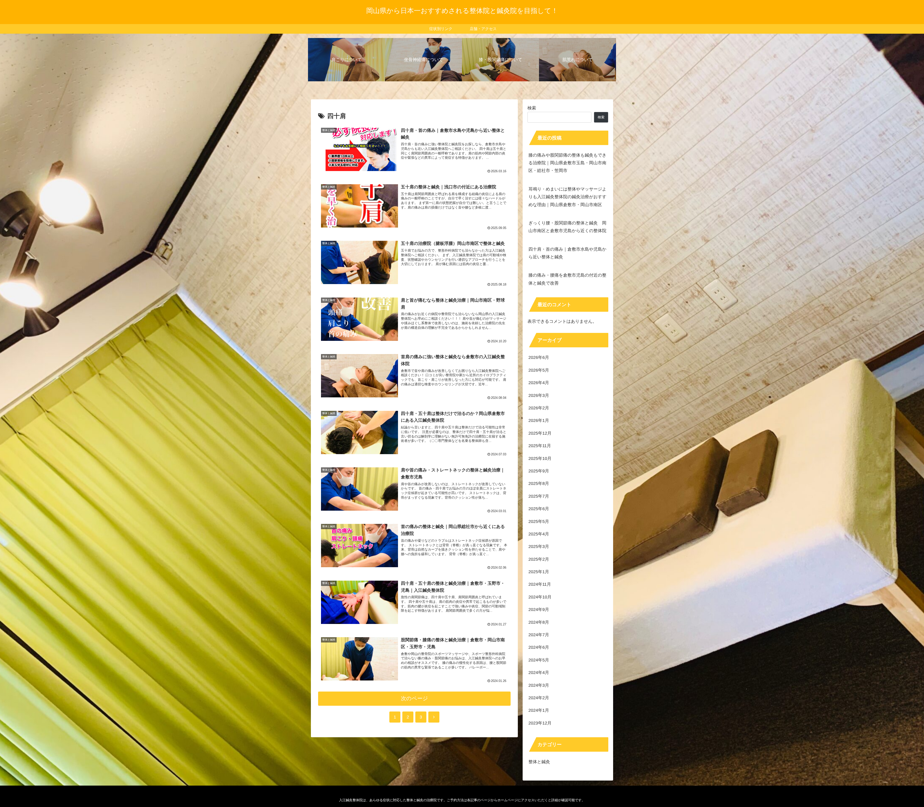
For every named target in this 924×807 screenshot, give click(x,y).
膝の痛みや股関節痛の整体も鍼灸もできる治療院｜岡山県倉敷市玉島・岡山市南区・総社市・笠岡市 (567, 163)
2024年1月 (538, 710)
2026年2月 (538, 408)
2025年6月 (538, 508)
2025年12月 (540, 433)
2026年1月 (538, 420)
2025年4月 (538, 534)
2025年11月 (539, 445)
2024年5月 (538, 660)
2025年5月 (538, 521)
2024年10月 (540, 597)
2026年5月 (538, 370)
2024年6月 (538, 647)
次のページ (414, 698)
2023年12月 (540, 723)
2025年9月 (538, 471)
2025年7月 (538, 496)
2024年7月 (538, 634)
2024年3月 (538, 685)
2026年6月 (538, 357)
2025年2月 (538, 559)
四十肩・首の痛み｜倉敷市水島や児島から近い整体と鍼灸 (567, 253)
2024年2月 (538, 697)
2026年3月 (538, 395)
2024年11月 (539, 584)
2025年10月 (540, 458)
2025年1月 (538, 571)
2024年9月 (538, 609)
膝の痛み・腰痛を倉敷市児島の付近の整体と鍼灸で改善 (567, 279)
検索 (531, 108)
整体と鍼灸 (539, 761)
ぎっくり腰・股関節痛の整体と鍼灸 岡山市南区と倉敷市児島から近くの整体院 (567, 227)
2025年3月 (538, 546)
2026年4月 (538, 382)
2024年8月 (538, 622)
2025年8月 (538, 483)
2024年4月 (538, 672)
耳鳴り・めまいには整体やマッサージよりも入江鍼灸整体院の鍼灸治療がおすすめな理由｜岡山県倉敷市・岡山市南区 (567, 197)
